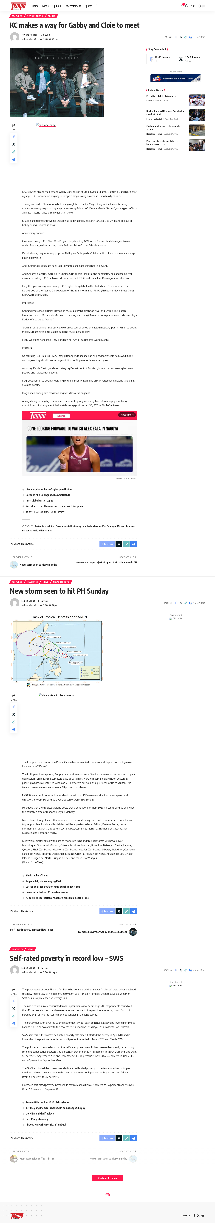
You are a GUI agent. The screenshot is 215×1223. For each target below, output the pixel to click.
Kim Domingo (109, 526)
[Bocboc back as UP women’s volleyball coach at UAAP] (197, 115)
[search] (186, 6)
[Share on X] (180, 37)
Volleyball (158, 119)
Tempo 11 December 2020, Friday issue (47, 1102)
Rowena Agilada (29, 34)
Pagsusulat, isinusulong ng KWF (44, 881)
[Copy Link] (185, 37)
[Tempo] (18, 6)
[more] (96, 6)
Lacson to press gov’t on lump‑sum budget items (53, 886)
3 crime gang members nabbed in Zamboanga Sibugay (55, 1107)
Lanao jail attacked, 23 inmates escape (47, 892)
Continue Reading (107, 1178)
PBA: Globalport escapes (39, 500)
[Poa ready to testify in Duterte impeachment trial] (197, 145)
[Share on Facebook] (176, 37)
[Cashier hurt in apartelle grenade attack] (197, 130)
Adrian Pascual (42, 526)
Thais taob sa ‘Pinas (37, 875)
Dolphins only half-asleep (40, 1113)
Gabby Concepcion (76, 526)
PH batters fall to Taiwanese (161, 96)
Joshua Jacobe (94, 526)
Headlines (150, 134)
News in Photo (35, 16)
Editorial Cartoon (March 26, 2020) (45, 511)
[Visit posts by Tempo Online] (14, 603)
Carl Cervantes (58, 526)
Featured (17, 16)
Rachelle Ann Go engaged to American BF (48, 494)
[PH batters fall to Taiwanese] (197, 100)
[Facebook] (160, 59)
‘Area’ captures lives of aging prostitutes (49, 489)
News (159, 134)
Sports (149, 100)
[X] (190, 59)
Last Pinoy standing (37, 1119)
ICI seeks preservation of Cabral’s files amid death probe (57, 897)
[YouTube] (203, 1216)
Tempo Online (28, 600)
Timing (51, 16)
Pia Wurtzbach (29, 530)
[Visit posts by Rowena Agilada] (14, 37)
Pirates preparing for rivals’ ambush (46, 1124)
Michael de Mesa (125, 526)
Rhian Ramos (45, 530)
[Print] (190, 37)
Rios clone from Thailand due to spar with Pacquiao (54, 506)
